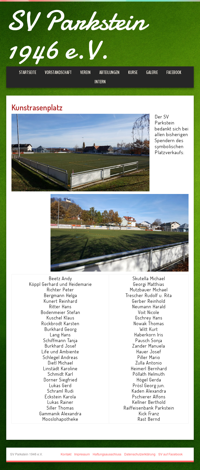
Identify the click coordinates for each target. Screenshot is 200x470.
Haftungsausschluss (107, 454)
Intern (100, 82)
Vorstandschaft (58, 72)
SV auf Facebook (170, 454)
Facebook (173, 72)
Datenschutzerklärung (139, 454)
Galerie (152, 72)
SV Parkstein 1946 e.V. (76, 35)
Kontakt (66, 454)
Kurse (133, 72)
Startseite (27, 72)
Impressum (82, 454)
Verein (85, 72)
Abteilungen (109, 72)
